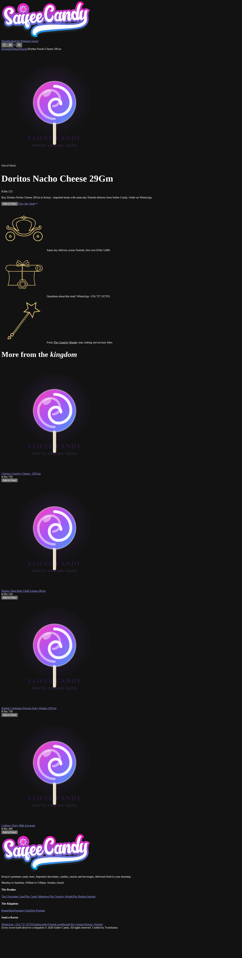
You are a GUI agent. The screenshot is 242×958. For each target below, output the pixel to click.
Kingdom (6, 48)
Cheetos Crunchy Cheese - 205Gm (21, 473)
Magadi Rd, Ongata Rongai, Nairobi (82, 924)
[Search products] (4, 45)
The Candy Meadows (37, 896)
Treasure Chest (22, 910)
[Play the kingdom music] (10, 45)
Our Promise (23, 41)
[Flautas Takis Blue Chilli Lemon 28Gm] (54, 587)
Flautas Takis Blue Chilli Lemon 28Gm (23, 590)
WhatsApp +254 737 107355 (17, 924)
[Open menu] (19, 45)
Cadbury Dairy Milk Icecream (18, 825)
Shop (4, 41)
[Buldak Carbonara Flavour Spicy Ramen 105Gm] (54, 705)
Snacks (23, 48)
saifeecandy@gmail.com (48, 924)
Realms (11, 41)
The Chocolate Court (13, 896)
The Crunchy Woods (65, 342)
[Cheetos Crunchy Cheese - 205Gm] (54, 470)
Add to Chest (9, 203)
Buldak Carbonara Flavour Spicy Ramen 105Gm (28, 708)
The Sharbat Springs (84, 896)
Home (4, 910)
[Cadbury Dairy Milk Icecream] (54, 822)
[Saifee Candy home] (45, 37)
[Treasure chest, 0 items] (14, 45)
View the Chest (26, 203)
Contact (34, 41)
